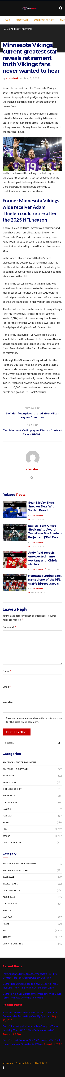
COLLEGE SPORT (44, 20)
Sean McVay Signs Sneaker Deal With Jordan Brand (41, 506)
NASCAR (7, 815)
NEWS (6, 20)
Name (7, 671)
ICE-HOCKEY (10, 802)
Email (7, 686)
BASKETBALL (10, 782)
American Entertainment (20, 762)
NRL (5, 829)
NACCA (7, 809)
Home (5, 29)
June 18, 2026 (37, 519)
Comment (9, 627)
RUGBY (7, 835)
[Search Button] (58, 742)
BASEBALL (8, 775)
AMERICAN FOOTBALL (21, 29)
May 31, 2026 (53, 569)
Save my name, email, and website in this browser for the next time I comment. (34, 719)
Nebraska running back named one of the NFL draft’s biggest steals (44, 579)
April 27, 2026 (37, 592)
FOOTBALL (22, 20)
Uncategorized (13, 842)
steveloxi (12, 78)
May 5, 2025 (31, 78)
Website (7, 702)
